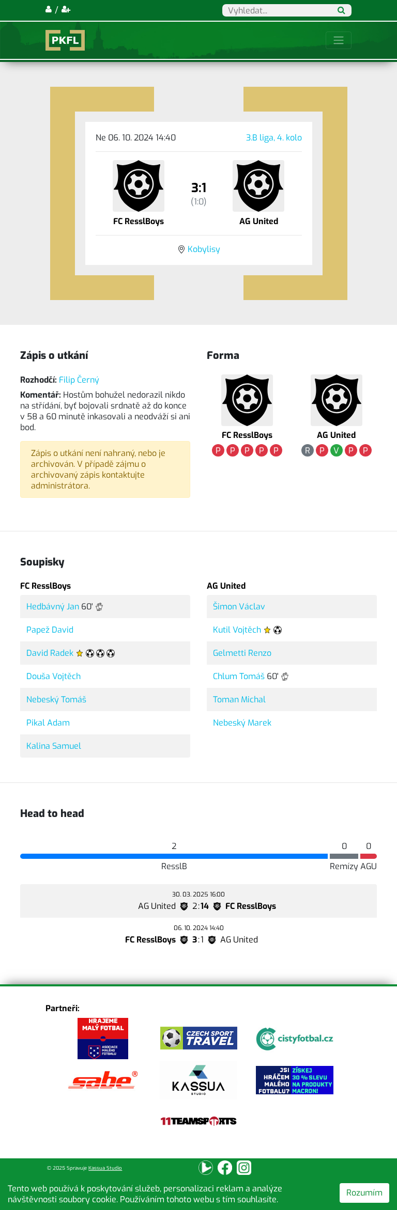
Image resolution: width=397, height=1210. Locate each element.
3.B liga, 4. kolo (274, 137)
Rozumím (364, 1192)
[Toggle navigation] (339, 40)
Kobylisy (204, 249)
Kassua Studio (105, 1168)
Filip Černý (79, 379)
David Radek (49, 653)
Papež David (49, 629)
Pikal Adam (48, 722)
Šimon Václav (239, 606)
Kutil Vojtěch (237, 629)
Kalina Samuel (53, 746)
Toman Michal (239, 699)
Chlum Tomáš (239, 676)
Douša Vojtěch (53, 676)
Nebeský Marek (242, 722)
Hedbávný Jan (52, 606)
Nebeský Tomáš (56, 699)
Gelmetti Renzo (242, 653)
